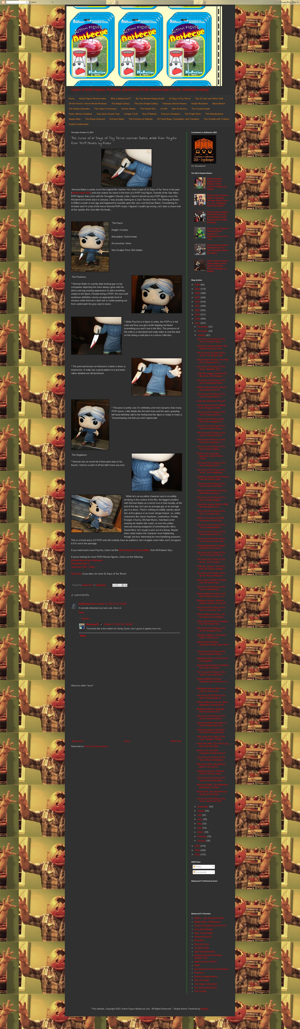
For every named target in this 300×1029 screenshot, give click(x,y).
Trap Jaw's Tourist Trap (108, 114)
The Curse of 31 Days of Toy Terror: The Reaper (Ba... (211, 354)
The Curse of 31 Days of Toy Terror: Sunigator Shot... (211, 629)
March (201, 832)
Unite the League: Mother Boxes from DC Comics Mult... (213, 478)
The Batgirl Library (120, 103)
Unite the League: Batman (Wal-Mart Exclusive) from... (213, 505)
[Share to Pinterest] (125, 585)
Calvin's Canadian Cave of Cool (209, 925)
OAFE (197, 965)
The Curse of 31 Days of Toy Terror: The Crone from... (211, 673)
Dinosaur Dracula (202, 936)
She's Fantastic (201, 980)
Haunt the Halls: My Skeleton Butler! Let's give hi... (211, 765)
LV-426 (163, 108)
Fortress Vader (117, 119)
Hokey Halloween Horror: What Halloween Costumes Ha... (212, 703)
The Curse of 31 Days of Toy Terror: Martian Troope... (211, 737)
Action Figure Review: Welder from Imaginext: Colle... (211, 406)
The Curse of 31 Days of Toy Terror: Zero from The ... (211, 608)
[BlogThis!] (116, 585)
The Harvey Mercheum (205, 987)
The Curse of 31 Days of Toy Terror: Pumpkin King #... (211, 427)
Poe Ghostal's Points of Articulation (211, 969)
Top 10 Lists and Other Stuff (209, 98)
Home (72, 98)
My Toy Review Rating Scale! (150, 98)
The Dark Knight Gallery (146, 103)
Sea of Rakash (149, 114)
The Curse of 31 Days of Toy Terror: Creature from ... (211, 512)
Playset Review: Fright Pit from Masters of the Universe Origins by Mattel (216, 183)
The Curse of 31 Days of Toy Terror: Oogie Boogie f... (211, 498)
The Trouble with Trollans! (216, 119)
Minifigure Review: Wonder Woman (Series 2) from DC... (212, 601)
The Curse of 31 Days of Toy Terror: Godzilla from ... (211, 588)
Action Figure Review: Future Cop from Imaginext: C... (211, 440)
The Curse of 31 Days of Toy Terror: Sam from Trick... (211, 799)
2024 (197, 293)
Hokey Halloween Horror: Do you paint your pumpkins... (211, 615)
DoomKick (199, 940)
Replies (85, 618)
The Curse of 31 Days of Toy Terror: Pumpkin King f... (211, 340)
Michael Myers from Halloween (87, 560)
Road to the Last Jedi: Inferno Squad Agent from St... (211, 388)
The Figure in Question (205, 984)
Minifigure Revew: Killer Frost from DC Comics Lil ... (211, 689)
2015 (197, 850)
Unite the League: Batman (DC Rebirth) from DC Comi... (212, 347)
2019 (197, 314)
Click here (76, 573)
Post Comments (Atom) (96, 746)
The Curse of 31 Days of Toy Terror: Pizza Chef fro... (211, 413)
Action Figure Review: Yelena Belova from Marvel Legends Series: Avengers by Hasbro (218, 265)
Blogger (204, 1008)
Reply (81, 612)
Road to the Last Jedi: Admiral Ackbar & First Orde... (212, 792)
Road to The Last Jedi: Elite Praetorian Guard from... (210, 519)
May (200, 823)
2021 (197, 306)
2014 (197, 854)
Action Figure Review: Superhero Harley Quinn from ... (212, 644)
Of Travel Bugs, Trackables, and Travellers (178, 119)
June (200, 819)
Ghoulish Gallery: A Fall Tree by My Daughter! (212, 659)
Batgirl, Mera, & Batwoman (207, 921)
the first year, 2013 (81, 192)
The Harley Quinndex (79, 108)
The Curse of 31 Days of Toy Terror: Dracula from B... (211, 717)
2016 (197, 846)
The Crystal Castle (201, 108)
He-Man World (201, 948)
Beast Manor (218, 103)
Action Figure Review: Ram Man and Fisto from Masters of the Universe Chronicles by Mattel (218, 217)
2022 (197, 301)
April (200, 828)
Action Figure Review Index (92, 98)
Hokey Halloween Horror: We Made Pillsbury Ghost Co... (211, 594)
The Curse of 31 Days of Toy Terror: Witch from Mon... (211, 484)
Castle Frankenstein (79, 124)
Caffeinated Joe (87, 603)
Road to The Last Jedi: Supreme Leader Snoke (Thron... (210, 456)
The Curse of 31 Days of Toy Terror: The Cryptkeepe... (211, 471)
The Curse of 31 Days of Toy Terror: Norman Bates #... (211, 574)
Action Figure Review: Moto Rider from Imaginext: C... (211, 420)
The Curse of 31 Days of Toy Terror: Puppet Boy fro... (211, 395)
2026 (197, 284)
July (200, 815)
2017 (197, 323)
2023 (197, 297)
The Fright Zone (193, 114)
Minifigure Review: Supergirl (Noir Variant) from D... (211, 710)
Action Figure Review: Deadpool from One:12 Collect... (213, 666)
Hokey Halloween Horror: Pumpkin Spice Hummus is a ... (212, 681)
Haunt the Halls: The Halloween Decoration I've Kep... (212, 786)
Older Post (176, 741)
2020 (197, 310)
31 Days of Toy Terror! (180, 98)
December (203, 326)
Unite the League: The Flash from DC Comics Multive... (211, 567)
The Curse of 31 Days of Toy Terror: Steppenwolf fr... (211, 526)
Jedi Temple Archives (204, 951)
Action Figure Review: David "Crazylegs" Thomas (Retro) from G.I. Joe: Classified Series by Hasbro (218, 200)
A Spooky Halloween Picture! (211, 401)
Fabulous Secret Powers (174, 103)
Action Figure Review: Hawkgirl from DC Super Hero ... (212, 622)
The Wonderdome (214, 114)
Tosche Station (128, 108)
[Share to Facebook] (122, 585)
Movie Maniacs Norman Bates (134, 550)
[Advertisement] (126, 713)
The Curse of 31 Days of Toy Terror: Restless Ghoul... (211, 652)
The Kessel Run (148, 108)
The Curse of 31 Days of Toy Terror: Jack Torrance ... (211, 560)
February (202, 836)
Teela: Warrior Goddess (80, 114)
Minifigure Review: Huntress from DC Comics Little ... (211, 772)
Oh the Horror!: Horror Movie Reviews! (88, 103)
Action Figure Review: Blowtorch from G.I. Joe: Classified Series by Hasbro (218, 249)
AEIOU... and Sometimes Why (209, 918)
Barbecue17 (92, 624)
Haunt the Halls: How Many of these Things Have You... (211, 724)
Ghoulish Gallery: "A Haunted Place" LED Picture (211, 636)
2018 (197, 318)
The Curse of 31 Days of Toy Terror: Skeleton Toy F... (211, 367)
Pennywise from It (80, 563)
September (203, 806)
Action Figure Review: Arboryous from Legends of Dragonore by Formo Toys (218, 233)
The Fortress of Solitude (141, 119)
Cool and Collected (203, 929)
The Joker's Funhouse (105, 108)
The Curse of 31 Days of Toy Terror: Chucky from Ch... (211, 553)
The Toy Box (200, 991)
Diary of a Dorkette (203, 933)
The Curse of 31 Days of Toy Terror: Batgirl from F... (211, 464)
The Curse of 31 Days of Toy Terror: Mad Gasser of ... (211, 696)
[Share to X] (119, 585)
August (201, 810)
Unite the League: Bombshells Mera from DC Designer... (212, 374)
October (202, 335)
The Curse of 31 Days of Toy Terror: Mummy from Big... (211, 539)
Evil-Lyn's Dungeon (170, 114)
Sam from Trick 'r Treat (83, 567)
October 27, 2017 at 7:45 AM (118, 624)
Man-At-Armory (179, 108)
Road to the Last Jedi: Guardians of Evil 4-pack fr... (212, 751)
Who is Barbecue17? (121, 98)
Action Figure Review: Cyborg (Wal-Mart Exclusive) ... (211, 491)
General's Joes (201, 944)
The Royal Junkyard (95, 119)
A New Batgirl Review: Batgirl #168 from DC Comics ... (211, 546)
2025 (197, 289)
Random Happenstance (206, 976)
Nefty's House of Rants (205, 961)
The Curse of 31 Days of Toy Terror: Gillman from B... (211, 532)
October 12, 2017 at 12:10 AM (111, 603)
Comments (201, 872)
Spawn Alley (75, 119)
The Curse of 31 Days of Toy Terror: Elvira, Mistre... (211, 447)
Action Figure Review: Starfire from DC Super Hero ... (211, 581)
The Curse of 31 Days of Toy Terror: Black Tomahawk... (211, 758)
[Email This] (113, 585)
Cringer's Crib (131, 114)
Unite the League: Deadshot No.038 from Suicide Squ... (211, 731)
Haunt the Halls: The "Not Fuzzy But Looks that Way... (213, 744)
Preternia (198, 972)
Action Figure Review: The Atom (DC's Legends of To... (213, 360)
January (202, 840)
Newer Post (77, 741)
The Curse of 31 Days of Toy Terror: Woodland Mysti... (211, 381)
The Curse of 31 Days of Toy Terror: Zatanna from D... (211, 434)
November (203, 331)
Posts (198, 866)
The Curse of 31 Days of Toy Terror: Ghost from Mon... (211, 779)
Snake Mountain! (199, 103)
